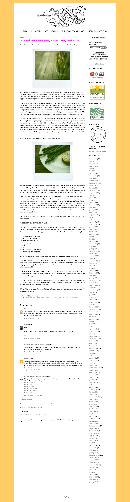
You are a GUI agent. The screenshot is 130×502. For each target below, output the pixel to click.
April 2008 (92, 474)
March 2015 (93, 273)
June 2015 (92, 265)
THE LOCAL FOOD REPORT (73, 31)
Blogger (68, 497)
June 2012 (92, 353)
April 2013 (92, 329)
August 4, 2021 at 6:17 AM (32, 370)
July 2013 (92, 321)
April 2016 (92, 241)
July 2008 (92, 467)
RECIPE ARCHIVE (51, 31)
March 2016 (93, 244)
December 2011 (94, 368)
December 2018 (94, 190)
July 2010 (92, 409)
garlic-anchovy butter (27, 201)
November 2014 (94, 283)
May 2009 (92, 443)
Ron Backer (53, 45)
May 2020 (92, 171)
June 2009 (92, 440)
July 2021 (92, 161)
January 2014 (93, 307)
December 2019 (94, 183)
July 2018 (92, 195)
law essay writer (37, 365)
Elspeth (26, 324)
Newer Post (23, 404)
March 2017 (93, 224)
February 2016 (94, 246)
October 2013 (93, 314)
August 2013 (93, 319)
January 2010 (93, 423)
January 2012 (93, 365)
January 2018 (93, 210)
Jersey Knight (40, 92)
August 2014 (93, 290)
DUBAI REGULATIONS (31, 389)
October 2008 (93, 460)
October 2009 (93, 431)
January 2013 (93, 336)
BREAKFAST (40, 298)
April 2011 (92, 387)
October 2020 (93, 166)
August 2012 (93, 348)
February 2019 (94, 188)
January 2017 (93, 227)
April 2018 (92, 202)
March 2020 (93, 176)
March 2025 (93, 159)
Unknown (27, 358)
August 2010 (93, 406)
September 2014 (94, 287)
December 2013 (94, 309)
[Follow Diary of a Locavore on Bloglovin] (99, 38)
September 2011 (94, 375)
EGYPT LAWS (28, 393)
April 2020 (92, 173)
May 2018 (92, 200)
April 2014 (92, 299)
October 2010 (93, 401)
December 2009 (94, 426)
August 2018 (93, 193)
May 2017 (92, 219)
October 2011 (93, 372)
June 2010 (92, 411)
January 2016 (93, 249)
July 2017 (92, 217)
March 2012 (93, 360)
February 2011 (94, 392)
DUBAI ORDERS (29, 387)
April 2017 (92, 222)
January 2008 (93, 482)
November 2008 (94, 457)
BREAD (34, 298)
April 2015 (92, 270)
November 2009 (94, 428)
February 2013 (94, 334)
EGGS (60, 298)
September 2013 (94, 316)
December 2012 (94, 338)
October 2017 (93, 212)
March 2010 (93, 418)
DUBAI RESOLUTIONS (31, 391)
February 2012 (94, 363)
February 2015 (94, 275)
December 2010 (94, 397)
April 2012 (92, 358)
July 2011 (92, 380)
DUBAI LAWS (28, 385)
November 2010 (94, 399)
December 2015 (94, 251)
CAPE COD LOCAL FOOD (51, 298)
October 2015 (93, 256)
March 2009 (93, 448)
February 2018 (94, 207)
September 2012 (94, 346)
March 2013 (93, 331)
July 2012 (92, 350)
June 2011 (92, 382)
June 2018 (92, 197)
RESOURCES (36, 31)
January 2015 (93, 278)
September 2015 (94, 258)
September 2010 (94, 404)
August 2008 (93, 465)
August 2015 (93, 261)
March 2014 (93, 302)
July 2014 (92, 292)
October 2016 (93, 231)
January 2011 (93, 394)
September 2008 (94, 462)
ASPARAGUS (28, 298)
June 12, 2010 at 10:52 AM (32, 338)
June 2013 (92, 324)
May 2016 (92, 239)
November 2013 (94, 312)
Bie (25, 309)
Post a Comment (27, 399)
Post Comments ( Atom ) (35, 407)
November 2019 (94, 185)
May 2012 (92, 355)
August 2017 (93, 215)
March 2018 (93, 205)
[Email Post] (36, 296)
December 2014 (94, 280)
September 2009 (94, 433)
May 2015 (92, 268)
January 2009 (93, 453)
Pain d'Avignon (66, 227)
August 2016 (93, 234)
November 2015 (94, 253)
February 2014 (94, 304)
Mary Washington (65, 103)
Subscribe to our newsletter (97, 151)
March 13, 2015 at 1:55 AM (32, 352)
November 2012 (94, 341)
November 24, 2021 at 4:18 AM (33, 395)
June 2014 (92, 295)
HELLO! (25, 31)
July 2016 (92, 236)
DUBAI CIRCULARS (30, 383)
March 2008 (93, 477)
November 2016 (94, 229)
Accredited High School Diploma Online (36, 344)
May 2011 (92, 384)
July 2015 (92, 263)
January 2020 (93, 180)
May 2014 (92, 297)
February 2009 (94, 450)
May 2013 (92, 326)
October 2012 (93, 343)
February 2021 (94, 164)
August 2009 (93, 435)
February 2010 (94, 421)
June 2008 (92, 469)
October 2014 (93, 285)
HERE (106, 59)
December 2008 (94, 455)
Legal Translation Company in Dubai (35, 376)
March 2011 (93, 389)
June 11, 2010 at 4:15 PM (32, 318)
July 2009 (92, 438)
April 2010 (92, 416)
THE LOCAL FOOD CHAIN (97, 31)
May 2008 (92, 472)
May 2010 (92, 414)
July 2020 (92, 168)
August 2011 (93, 377)
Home (53, 404)
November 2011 (94, 370)
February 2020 (94, 178)
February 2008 (94, 479)
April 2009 (92, 445)
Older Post (81, 404)
